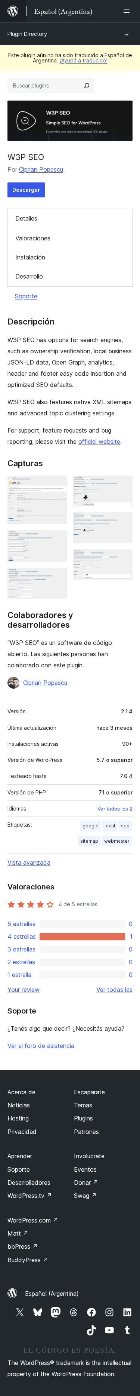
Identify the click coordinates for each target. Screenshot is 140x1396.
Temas (83, 1105)
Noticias (18, 1105)
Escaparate (89, 1092)
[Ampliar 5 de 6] (122, 522)
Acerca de (21, 1092)
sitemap (89, 841)
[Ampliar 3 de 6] (57, 578)
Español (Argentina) (52, 1293)
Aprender (19, 1156)
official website (99, 441)
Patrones (86, 1131)
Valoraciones (32, 238)
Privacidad (22, 1131)
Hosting (18, 1118)
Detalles (26, 218)
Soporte (26, 296)
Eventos (85, 1169)
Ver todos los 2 (115, 809)
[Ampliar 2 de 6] (57, 540)
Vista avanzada (28, 862)
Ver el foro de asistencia (40, 1045)
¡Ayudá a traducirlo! (84, 60)
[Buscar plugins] (86, 85)
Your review (23, 989)
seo (125, 825)
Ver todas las (114, 989)
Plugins (83, 1118)
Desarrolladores (28, 1182)
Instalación (30, 257)
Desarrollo (29, 276)
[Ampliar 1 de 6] (57, 485)
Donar (86, 1182)
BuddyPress (27, 1260)
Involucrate (89, 1156)
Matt (17, 1233)
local (110, 825)
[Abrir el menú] (128, 11)
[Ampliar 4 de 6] (122, 485)
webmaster (117, 841)
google (91, 825)
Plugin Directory (27, 34)
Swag (85, 1195)
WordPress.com (32, 1220)
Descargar (26, 190)
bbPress (22, 1246)
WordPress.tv (29, 1195)
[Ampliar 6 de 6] (122, 559)
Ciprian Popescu (41, 169)
